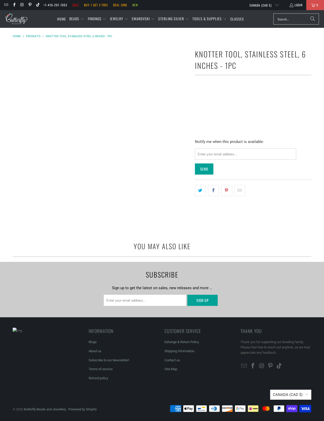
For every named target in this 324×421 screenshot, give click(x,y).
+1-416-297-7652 (55, 5)
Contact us (172, 360)
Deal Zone (120, 5)
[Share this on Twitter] (200, 190)
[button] (76, 19)
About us (95, 351)
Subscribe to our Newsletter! (109, 360)
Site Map (171, 369)
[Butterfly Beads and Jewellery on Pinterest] (30, 5)
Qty (197, 95)
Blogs (93, 342)
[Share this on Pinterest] (226, 190)
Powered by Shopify (82, 409)
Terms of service (101, 369)
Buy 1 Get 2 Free (96, 5)
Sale (75, 5)
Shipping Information (179, 351)
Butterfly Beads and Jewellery (45, 409)
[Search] (312, 19)
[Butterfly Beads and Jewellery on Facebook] (14, 5)
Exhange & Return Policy (182, 342)
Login (298, 5)
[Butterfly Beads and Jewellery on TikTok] (37, 5)
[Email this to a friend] (239, 190)
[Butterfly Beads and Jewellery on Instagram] (22, 5)
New (135, 5)
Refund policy (98, 378)
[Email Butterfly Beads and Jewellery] (6, 5)
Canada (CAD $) (261, 5)
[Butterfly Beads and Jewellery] (16, 19)
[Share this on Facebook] (213, 190)
